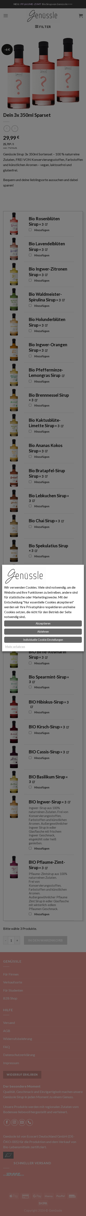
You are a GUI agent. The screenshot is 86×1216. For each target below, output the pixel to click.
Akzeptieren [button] (43, 623)
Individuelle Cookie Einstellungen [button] (43, 639)
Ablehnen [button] (43, 631)
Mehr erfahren (15, 646)
